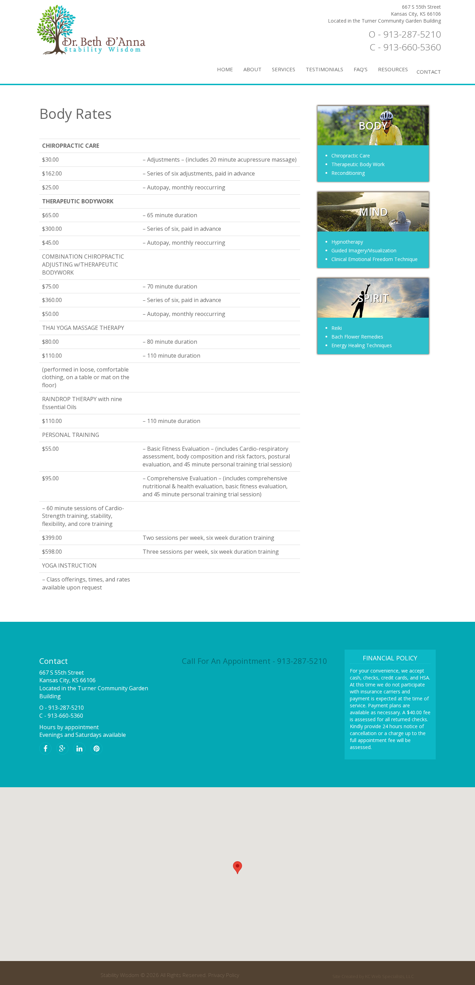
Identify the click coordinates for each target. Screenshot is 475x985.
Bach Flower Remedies (357, 336)
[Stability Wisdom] (102, 29)
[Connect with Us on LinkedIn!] (81, 749)
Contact (429, 71)
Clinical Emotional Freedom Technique (374, 259)
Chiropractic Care (350, 155)
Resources (393, 69)
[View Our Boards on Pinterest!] (98, 749)
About (252, 69)
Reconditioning (348, 173)
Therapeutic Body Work (358, 164)
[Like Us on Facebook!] (47, 749)
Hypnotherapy (347, 241)
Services (283, 69)
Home (225, 69)
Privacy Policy (223, 974)
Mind (373, 212)
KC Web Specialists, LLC (389, 976)
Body (373, 126)
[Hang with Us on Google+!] (64, 749)
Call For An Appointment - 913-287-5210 (254, 661)
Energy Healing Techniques (361, 345)
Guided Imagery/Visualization (363, 250)
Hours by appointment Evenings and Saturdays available (82, 731)
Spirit (373, 298)
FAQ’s (361, 69)
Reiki (336, 328)
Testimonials (324, 69)
